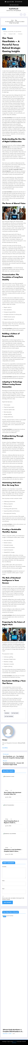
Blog (4, 29)
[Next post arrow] (24, 763)
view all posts (5, 747)
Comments (4, 866)
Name (3, 880)
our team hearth (10, 31)
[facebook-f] (10, 5)
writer (5, 33)
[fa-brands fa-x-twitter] (12, 5)
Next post (5, 760)
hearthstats (5, 31)
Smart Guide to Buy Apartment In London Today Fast (12, 793)
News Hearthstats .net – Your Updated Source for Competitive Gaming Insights (13, 757)
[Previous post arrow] (24, 756)
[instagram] (16, 5)
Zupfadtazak (13, 8)
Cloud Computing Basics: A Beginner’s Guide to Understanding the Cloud (11, 822)
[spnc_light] (24, 14)
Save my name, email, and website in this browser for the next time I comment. (13, 898)
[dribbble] (14, 5)
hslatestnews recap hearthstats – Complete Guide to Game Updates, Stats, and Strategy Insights (13, 850)
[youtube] (17, 5)
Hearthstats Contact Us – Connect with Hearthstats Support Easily (13, 763)
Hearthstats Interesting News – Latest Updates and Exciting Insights (15, 1030)
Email (3, 888)
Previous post (6, 754)
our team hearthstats (17, 31)
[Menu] (2, 14)
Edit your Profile (21, 743)
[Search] (21, 14)
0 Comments (20, 33)
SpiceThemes (14, 1042)
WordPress (15, 1041)
